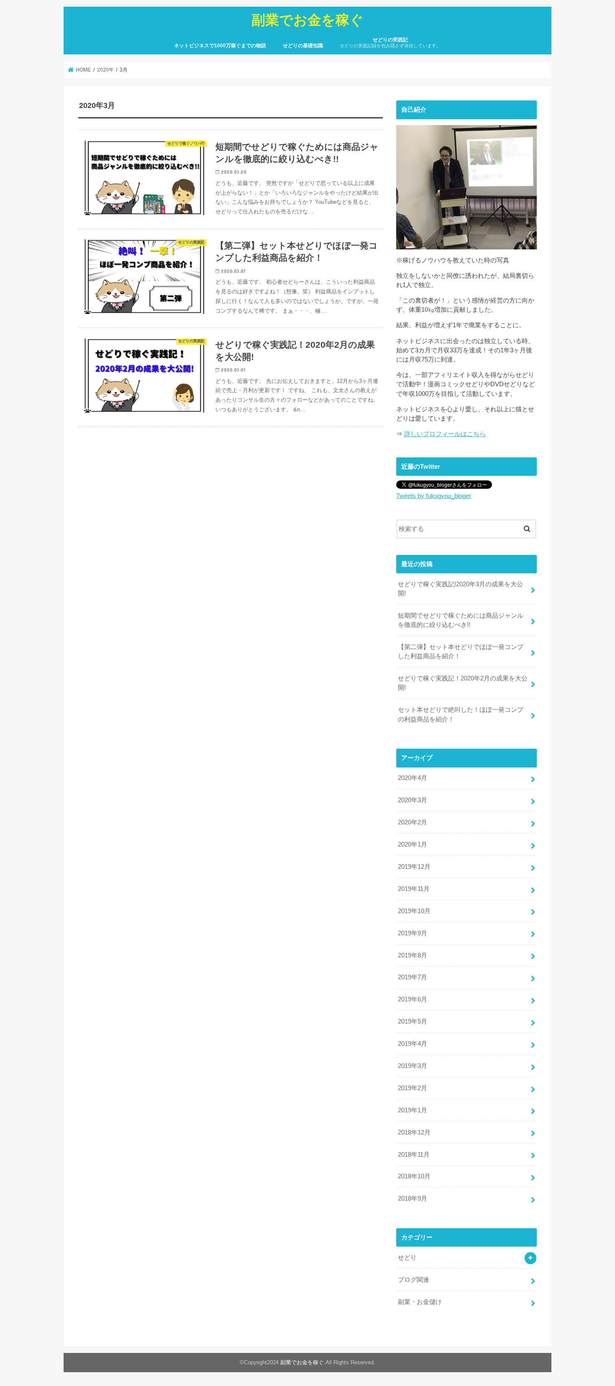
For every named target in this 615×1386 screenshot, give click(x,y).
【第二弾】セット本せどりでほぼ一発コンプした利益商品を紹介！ (460, 652)
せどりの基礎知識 (303, 46)
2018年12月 (414, 1132)
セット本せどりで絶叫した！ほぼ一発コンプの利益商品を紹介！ (460, 714)
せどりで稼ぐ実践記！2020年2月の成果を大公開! (463, 683)
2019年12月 (414, 866)
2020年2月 (412, 822)
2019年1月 (412, 1110)
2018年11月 (414, 1154)
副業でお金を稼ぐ (307, 19)
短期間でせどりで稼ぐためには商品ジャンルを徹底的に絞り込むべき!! (460, 620)
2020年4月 (412, 778)
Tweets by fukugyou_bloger (433, 496)
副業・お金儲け (420, 1302)
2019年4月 (412, 1043)
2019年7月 (412, 977)
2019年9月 (412, 933)
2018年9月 (412, 1198)
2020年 (105, 69)
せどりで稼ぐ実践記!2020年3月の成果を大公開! (460, 589)
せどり (407, 1257)
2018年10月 (414, 1176)
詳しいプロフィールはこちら (445, 434)
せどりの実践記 (390, 42)
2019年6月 (412, 999)
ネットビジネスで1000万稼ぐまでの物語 (220, 46)
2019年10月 (414, 911)
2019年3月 (412, 1066)
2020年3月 (412, 800)
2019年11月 (414, 889)
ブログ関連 (413, 1279)
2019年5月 (412, 1021)
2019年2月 (412, 1088)
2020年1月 (412, 844)
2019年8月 (412, 955)
